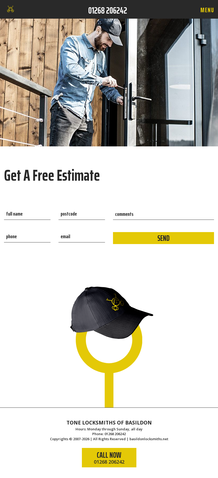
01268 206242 (107, 10)
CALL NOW (109, 457)
